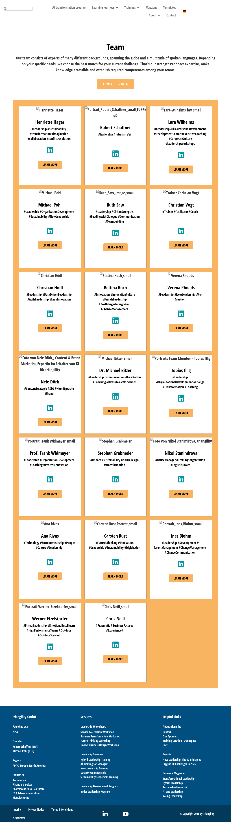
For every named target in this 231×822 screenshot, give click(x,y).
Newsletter (19, 818)
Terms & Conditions (62, 810)
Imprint (17, 810)
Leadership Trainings (91, 754)
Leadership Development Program (99, 786)
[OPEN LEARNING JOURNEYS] (117, 7)
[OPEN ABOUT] (159, 15)
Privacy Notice (36, 810)
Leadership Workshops (93, 727)
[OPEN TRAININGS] (138, 7)
